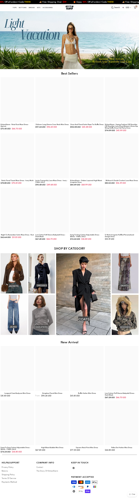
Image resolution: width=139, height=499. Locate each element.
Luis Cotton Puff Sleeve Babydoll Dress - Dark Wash (50, 235)
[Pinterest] (73, 468)
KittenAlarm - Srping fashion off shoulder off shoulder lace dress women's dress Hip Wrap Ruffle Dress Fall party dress (121, 126)
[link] (69, 40)
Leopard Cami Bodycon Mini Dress (17, 393)
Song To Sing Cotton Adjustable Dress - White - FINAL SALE (85, 235)
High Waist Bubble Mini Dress (52, 447)
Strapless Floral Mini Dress (52, 393)
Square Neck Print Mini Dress (87, 447)
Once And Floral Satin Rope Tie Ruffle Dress (86, 124)
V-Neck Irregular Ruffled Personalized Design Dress (119, 235)
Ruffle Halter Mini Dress (87, 393)
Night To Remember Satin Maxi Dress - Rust (17, 235)
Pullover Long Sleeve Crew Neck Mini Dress (52, 124)
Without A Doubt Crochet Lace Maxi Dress (122, 180)
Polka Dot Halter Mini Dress (121, 447)
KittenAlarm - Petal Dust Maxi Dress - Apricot (15, 125)
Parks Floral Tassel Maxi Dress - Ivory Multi (17, 180)
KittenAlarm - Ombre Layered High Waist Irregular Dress (86, 181)
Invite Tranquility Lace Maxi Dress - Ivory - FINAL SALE (51, 181)
